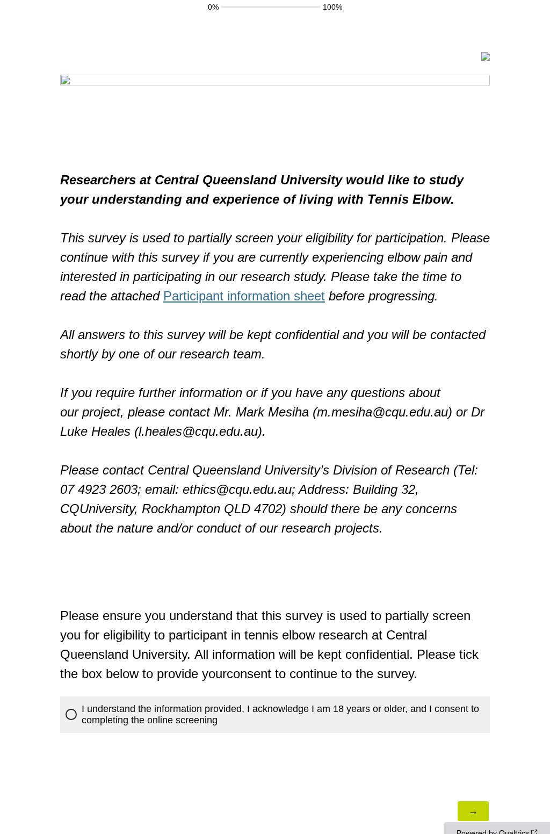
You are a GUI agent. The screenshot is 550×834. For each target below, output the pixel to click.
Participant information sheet (244, 296)
